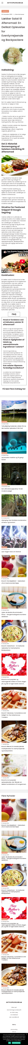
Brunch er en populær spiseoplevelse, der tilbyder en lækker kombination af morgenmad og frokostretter (13, 782)
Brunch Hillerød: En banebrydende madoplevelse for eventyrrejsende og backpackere (12, 749)
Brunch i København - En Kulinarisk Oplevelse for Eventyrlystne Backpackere (12, 648)
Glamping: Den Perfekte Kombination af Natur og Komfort (13, 521)
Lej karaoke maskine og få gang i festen (12, 459)
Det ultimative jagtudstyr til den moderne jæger (12, 490)
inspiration (4, 421)
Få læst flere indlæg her (14, 389)
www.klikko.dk (15, 1017)
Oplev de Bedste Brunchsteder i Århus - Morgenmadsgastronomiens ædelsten (13, 614)
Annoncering (14, 1029)
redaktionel (5, 11)
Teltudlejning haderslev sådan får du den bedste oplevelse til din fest (13, 427)
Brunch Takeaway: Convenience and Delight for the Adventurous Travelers (13, 715)
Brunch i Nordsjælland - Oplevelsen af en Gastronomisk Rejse (13, 582)
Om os (14, 1031)
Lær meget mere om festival (11, 552)
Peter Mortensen (19, 14)
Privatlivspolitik (16, 1042)
